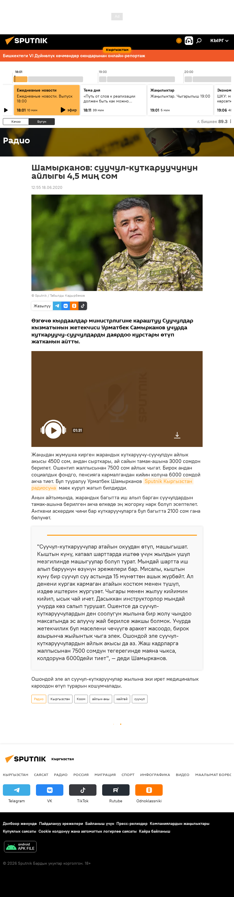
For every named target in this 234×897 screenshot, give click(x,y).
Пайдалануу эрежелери (61, 823)
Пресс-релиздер (132, 823)
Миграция (105, 774)
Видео (182, 774)
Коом (81, 699)
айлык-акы (101, 699)
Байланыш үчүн (99, 823)
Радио (39, 699)
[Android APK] (20, 847)
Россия (81, 774)
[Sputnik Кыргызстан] (28, 45)
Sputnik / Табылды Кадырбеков (60, 295)
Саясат (41, 774)
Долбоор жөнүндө (20, 823)
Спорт (128, 774)
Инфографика (155, 774)
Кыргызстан (60, 699)
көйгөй (122, 699)
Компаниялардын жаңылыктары (179, 823)
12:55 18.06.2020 (46, 187)
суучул (139, 699)
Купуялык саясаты (19, 831)
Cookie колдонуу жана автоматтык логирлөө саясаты (88, 831)
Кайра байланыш (154, 831)
